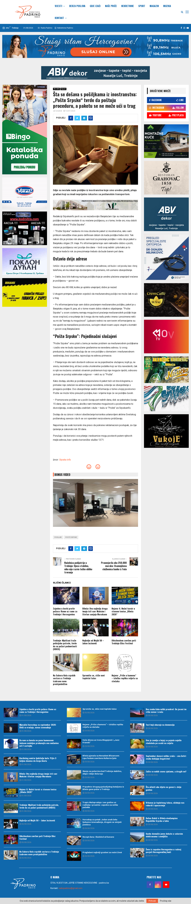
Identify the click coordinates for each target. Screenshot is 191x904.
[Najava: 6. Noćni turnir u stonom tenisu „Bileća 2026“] (11, 792)
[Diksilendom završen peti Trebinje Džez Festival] (11, 839)
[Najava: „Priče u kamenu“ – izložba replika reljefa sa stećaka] (74, 728)
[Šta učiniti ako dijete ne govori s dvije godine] (137, 790)
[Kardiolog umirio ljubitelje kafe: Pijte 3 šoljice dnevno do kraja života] (11, 761)
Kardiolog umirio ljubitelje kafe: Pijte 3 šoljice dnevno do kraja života (37, 759)
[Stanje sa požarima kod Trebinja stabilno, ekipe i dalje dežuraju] (74, 775)
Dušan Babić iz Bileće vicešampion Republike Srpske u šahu (162, 819)
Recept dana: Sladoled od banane (98, 837)
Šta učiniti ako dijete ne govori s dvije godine (163, 788)
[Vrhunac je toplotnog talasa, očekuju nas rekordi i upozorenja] (137, 806)
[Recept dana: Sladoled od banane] (74, 840)
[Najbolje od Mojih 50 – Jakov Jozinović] (11, 823)
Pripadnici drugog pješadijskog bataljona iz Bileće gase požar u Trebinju (103, 788)
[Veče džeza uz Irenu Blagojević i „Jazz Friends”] (74, 743)
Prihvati (152, 901)
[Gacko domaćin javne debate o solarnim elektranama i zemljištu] (137, 837)
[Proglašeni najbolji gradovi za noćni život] (74, 856)
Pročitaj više (165, 901)
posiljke (58, 537)
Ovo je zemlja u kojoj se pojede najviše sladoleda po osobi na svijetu (163, 741)
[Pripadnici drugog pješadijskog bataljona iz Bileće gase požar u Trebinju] (74, 790)
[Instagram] (158, 884)
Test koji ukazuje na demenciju (160, 724)
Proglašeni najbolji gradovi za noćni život (102, 852)
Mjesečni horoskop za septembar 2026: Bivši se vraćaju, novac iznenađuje (37, 726)
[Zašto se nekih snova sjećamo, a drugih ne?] (137, 775)
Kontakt (59, 18)
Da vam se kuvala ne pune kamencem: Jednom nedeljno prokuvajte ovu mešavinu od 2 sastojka (39, 743)
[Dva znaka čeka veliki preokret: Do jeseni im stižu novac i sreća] (137, 712)
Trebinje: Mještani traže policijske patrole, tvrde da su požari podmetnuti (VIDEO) (65, 645)
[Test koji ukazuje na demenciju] (137, 728)
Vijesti (58, 6)
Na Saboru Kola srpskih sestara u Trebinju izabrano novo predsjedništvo (64, 680)
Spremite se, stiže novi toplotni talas (93, 677)
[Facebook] (150, 884)
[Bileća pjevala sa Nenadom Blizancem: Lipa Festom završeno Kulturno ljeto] (74, 759)
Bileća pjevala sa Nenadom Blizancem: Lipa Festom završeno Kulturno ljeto (101, 757)
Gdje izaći (95, 6)
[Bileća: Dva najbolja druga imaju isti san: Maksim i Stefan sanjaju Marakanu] (11, 777)
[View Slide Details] (95, 73)
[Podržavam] (89, 467)
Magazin (154, 6)
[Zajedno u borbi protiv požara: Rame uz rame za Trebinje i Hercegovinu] (11, 712)
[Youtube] (166, 884)
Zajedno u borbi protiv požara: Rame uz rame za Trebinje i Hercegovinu (65, 611)
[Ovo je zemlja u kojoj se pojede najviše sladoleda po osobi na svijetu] (137, 743)
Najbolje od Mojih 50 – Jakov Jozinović (93, 642)
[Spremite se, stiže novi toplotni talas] (74, 712)
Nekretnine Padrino (65, 28)
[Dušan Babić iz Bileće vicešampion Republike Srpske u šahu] (137, 821)
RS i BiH (56, 89)
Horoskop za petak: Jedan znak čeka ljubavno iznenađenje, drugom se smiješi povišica (102, 822)
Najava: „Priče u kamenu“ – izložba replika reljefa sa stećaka (125, 678)
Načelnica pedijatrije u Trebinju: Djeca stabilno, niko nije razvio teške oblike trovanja (78, 567)
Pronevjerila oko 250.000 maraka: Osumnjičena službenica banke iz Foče (114, 566)
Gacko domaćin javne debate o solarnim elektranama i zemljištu (164, 835)
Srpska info (65, 459)
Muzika (167, 6)
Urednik (59, 111)
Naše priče (111, 6)
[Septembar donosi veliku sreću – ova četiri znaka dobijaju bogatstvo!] (137, 759)
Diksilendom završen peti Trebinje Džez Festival (124, 642)
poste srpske (71, 537)
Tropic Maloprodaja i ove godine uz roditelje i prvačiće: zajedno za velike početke (100, 805)
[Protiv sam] (98, 467)
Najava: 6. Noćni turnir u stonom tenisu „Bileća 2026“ (123, 611)
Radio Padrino (46, 28)
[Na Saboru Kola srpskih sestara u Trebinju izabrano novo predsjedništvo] (11, 855)
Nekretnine (127, 6)
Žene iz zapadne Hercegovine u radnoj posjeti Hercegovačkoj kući (163, 851)
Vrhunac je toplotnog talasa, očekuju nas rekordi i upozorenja (165, 804)
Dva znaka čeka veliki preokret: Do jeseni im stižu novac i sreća (166, 710)
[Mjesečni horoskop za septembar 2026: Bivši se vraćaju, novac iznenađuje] (11, 728)
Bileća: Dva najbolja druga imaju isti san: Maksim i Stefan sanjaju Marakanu (95, 611)
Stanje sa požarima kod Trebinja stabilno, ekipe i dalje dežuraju (102, 772)
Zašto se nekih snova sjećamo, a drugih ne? (166, 771)
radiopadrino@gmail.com (70, 888)
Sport (141, 6)
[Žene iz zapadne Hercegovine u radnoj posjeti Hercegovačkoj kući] (137, 852)
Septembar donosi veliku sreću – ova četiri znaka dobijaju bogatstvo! (166, 757)
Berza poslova (77, 6)
